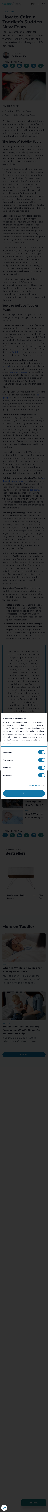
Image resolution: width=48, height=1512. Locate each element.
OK (24, 793)
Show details (34, 785)
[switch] (41, 760)
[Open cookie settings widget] (4, 1508)
